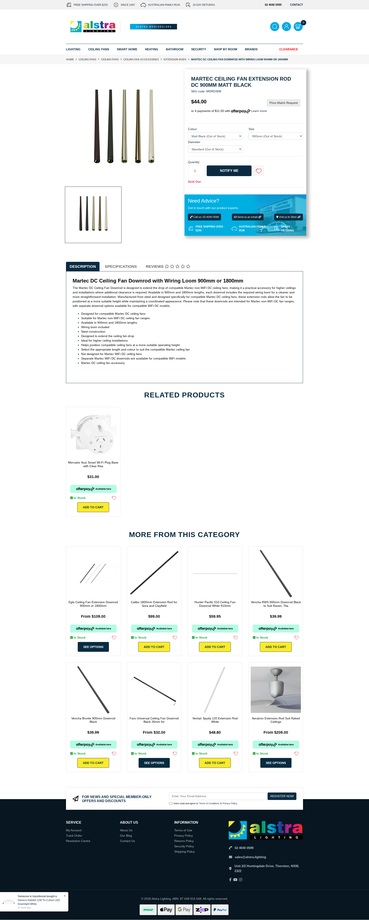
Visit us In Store (287, 217)
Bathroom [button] (174, 49)
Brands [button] (251, 49)
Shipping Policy (184, 851)
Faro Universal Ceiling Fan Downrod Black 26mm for (154, 720)
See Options (93, 647)
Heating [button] (151, 49)
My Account (74, 830)
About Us (126, 830)
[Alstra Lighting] (93, 26)
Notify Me (229, 171)
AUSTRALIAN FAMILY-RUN (164, 4)
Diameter (194, 142)
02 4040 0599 (244, 848)
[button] (258, 171)
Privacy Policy (230, 803)
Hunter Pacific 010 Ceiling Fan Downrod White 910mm (215, 603)
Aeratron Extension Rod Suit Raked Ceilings (276, 720)
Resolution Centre (78, 841)
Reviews (155, 266)
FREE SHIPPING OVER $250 (91, 4)
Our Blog (126, 835)
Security (198, 49)
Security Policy (184, 846)
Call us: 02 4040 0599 (206, 217)
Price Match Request (283, 103)
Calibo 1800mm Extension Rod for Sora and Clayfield (154, 603)
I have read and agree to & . (205, 803)
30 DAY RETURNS (204, 4)
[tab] (83, 266)
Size (251, 129)
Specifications (121, 266)
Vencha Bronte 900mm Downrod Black (93, 720)
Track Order (74, 835)
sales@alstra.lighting (250, 857)
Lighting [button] (73, 49)
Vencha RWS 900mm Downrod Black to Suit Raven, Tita (276, 603)
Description (83, 266)
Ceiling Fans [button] (98, 49)
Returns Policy (184, 841)
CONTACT (296, 4)
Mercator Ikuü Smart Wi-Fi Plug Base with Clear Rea (93, 464)
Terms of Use (183, 830)
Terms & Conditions (209, 803)
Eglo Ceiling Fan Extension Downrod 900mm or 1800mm (93, 603)
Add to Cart (93, 507)
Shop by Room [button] (225, 49)
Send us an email (247, 217)
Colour (192, 129)
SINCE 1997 (128, 4)
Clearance (288, 49)
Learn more (259, 111)
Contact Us (127, 841)
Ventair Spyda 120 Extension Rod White (215, 720)
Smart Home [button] (127, 49)
